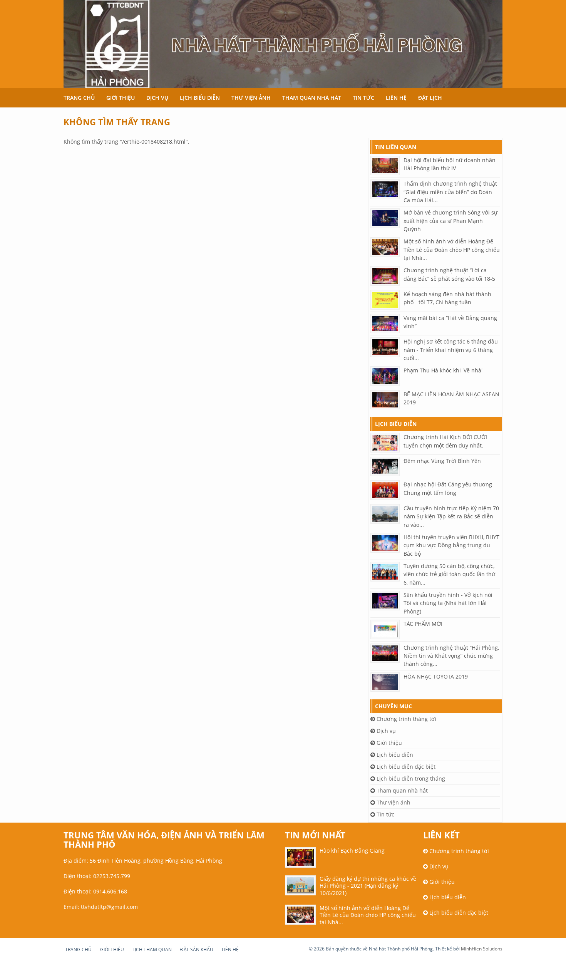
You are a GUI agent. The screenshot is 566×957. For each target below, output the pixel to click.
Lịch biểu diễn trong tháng (410, 778)
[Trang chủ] (283, 44)
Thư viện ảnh (251, 97)
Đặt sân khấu (196, 949)
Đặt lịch (430, 97)
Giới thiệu (120, 97)
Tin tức (363, 97)
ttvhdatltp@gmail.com (109, 906)
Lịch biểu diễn (200, 97)
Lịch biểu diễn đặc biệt (405, 766)
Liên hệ (396, 97)
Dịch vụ (157, 97)
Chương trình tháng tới (405, 718)
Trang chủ (79, 97)
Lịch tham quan (152, 949)
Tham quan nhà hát (311, 97)
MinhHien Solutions (481, 948)
